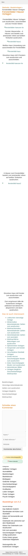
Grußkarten (7, 489)
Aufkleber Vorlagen (10, 469)
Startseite (5, 7)
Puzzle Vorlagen (9, 497)
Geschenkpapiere (9, 487)
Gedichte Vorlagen (9, 482)
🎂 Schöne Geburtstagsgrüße (13, 457)
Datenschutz (22, 553)
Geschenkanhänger (10, 484)
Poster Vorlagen (8, 494)
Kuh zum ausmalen (10, 530)
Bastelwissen (7, 476)
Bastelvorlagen (16, 7)
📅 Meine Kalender (13, 461)
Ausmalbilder (7, 471)
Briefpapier (7, 479)
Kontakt (16, 553)
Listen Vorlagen (8, 492)
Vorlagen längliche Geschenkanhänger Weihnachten (9, 394)
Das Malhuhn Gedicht (11, 509)
